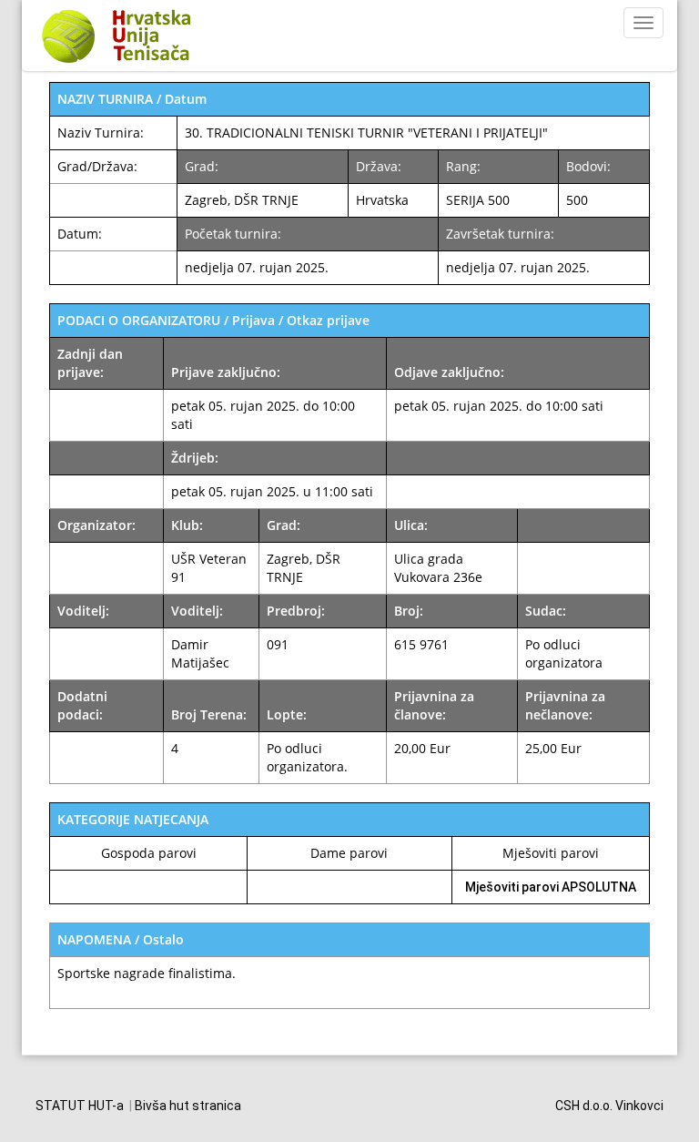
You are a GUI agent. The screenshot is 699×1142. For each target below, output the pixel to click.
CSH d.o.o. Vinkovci (609, 1105)
